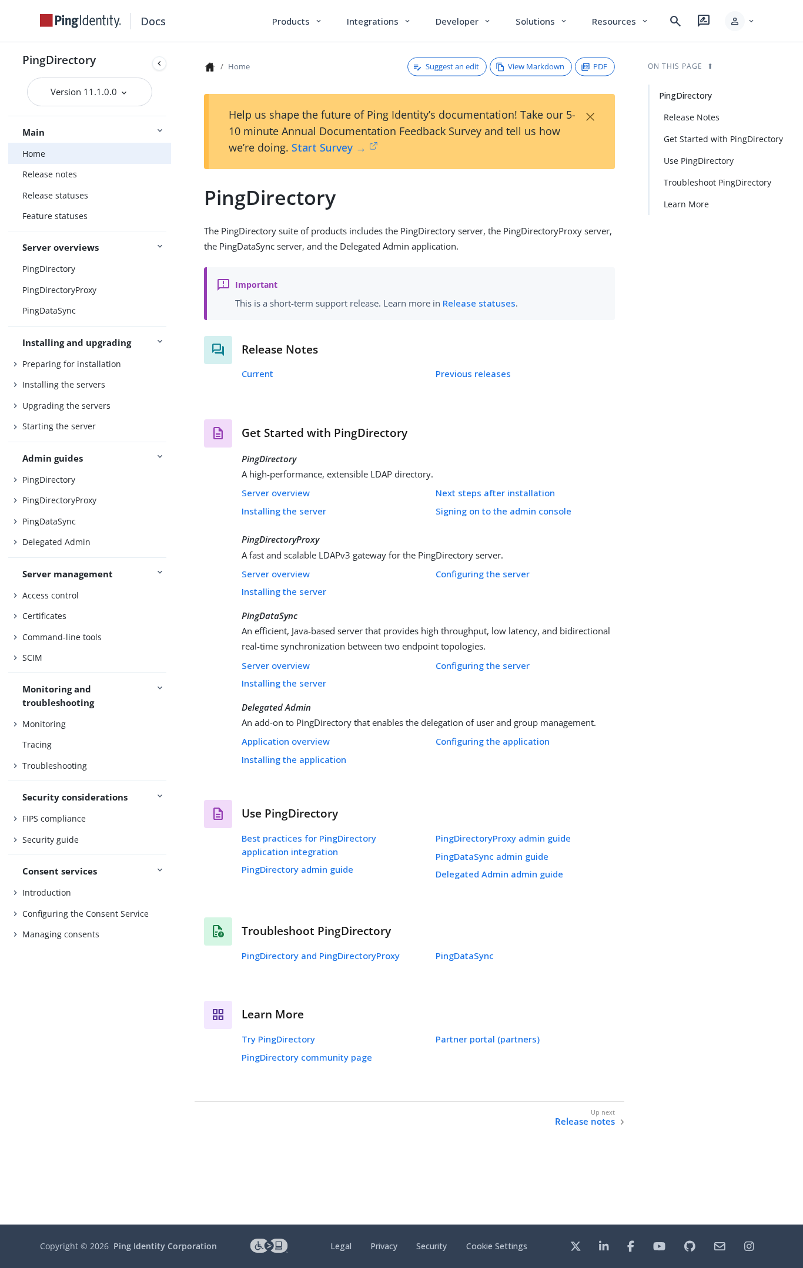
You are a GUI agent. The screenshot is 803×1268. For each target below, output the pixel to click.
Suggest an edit (452, 66)
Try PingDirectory (278, 1039)
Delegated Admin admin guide (499, 874)
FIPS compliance (54, 818)
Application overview (286, 741)
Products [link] (297, 21)
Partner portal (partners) (488, 1039)
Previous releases (473, 373)
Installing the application (294, 759)
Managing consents (60, 934)
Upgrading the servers (66, 405)
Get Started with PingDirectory (723, 138)
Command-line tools (62, 637)
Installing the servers (63, 384)
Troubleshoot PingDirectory (717, 182)
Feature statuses (55, 215)
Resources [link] (621, 21)
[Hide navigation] (159, 63)
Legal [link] (341, 1246)
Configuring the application (493, 741)
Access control (50, 595)
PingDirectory (59, 59)
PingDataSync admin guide (492, 856)
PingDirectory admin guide (297, 869)
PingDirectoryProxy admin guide (503, 838)
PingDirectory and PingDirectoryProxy (321, 955)
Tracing (37, 744)
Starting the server (59, 426)
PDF (600, 66)
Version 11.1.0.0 (85, 91)
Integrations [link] (379, 21)
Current (257, 373)
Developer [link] (464, 21)
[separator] (171, 633)
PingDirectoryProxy (59, 289)
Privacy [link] (383, 1246)
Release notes (49, 174)
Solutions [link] (542, 21)
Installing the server (284, 511)
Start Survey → (329, 147)
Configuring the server (483, 574)
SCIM (32, 657)
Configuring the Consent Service (85, 913)
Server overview (276, 493)
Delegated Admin (56, 541)
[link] (80, 21)
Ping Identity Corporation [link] (165, 1246)
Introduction (46, 892)
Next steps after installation (495, 493)
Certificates (44, 615)
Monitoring (44, 723)
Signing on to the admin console (503, 511)
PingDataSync (49, 310)
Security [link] (431, 1246)
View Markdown (536, 66)
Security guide (50, 839)
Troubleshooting (54, 765)
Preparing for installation (71, 363)
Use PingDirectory (699, 160)
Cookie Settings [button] (496, 1246)
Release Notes (692, 117)
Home (33, 153)
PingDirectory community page (307, 1057)
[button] (740, 21)
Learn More (686, 204)
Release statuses (55, 195)
